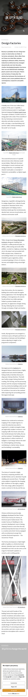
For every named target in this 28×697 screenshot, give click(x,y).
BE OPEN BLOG (14, 17)
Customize (14, 683)
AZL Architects (21, 509)
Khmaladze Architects (20, 236)
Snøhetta (20, 364)
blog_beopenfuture (6, 47)
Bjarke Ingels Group (20, 112)
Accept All (14, 690)
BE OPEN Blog (5, 39)
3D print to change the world (14, 649)
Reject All (13, 687)
